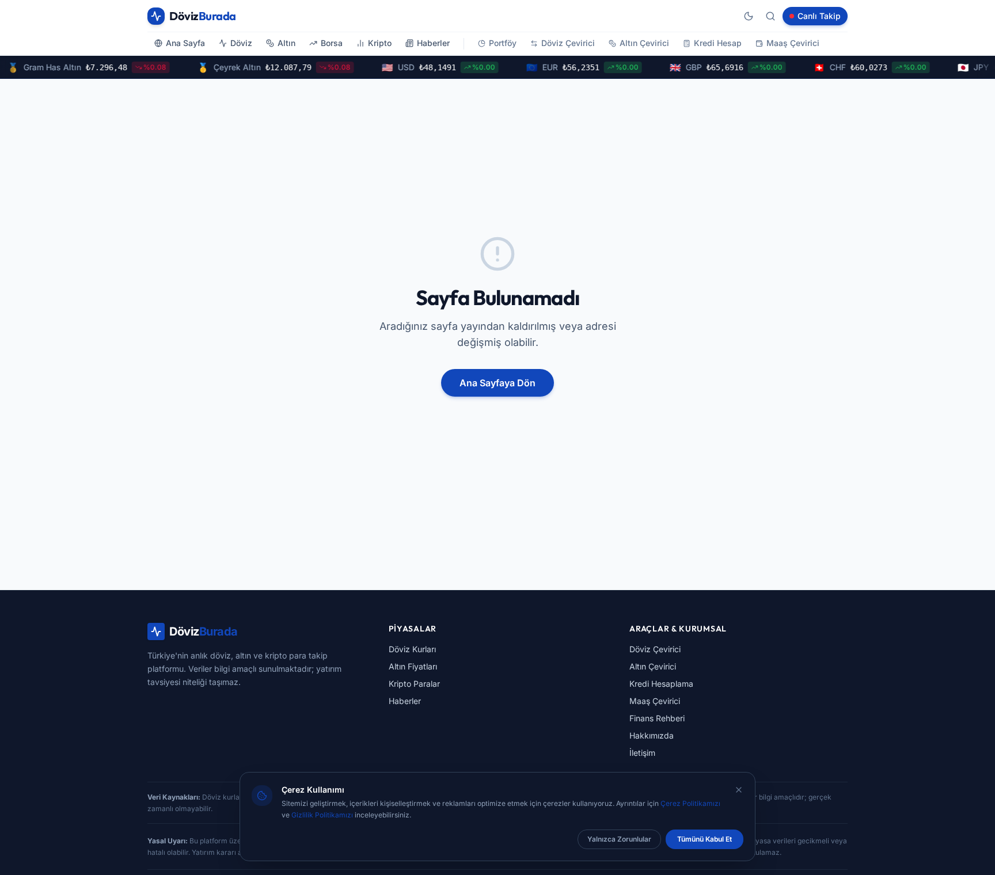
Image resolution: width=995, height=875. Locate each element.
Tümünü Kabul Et (704, 839)
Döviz (241, 43)
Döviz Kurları (412, 649)
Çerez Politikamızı (690, 803)
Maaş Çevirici (792, 43)
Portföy (503, 43)
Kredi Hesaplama (661, 683)
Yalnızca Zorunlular (619, 839)
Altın (286, 43)
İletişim (642, 753)
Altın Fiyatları (413, 666)
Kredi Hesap (718, 43)
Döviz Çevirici (568, 43)
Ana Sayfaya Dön (497, 383)
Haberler (433, 43)
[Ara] (770, 16)
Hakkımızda (651, 735)
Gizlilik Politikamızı (322, 815)
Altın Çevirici (644, 43)
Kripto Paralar (414, 683)
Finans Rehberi (657, 718)
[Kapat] (738, 789)
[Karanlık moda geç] (748, 16)
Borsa (332, 43)
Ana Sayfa (185, 43)
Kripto (380, 43)
